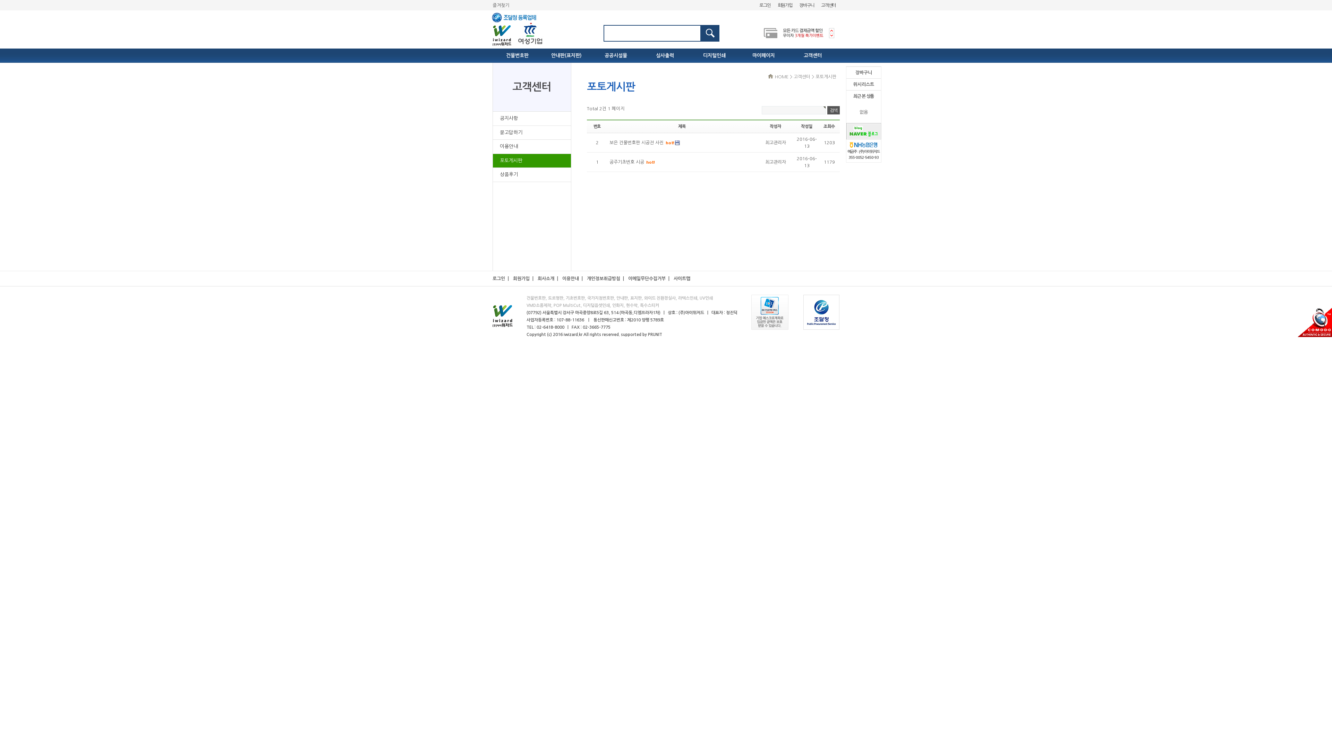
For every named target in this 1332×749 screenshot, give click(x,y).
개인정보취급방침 (603, 278)
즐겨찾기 (501, 5)
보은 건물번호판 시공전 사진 (637, 142)
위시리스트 (863, 84)
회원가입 (785, 5)
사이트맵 (682, 278)
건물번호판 (517, 55)
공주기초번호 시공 (627, 162)
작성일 (806, 126)
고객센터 (828, 5)
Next (831, 35)
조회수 (829, 126)
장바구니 (806, 5)
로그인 (764, 5)
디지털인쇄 (714, 55)
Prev (831, 30)
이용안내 (509, 146)
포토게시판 (511, 160)
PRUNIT (655, 335)
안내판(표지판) (566, 55)
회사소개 (546, 278)
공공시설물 (616, 55)
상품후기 (509, 174)
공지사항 (509, 118)
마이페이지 (763, 55)
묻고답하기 (511, 132)
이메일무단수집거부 (647, 278)
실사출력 (665, 55)
